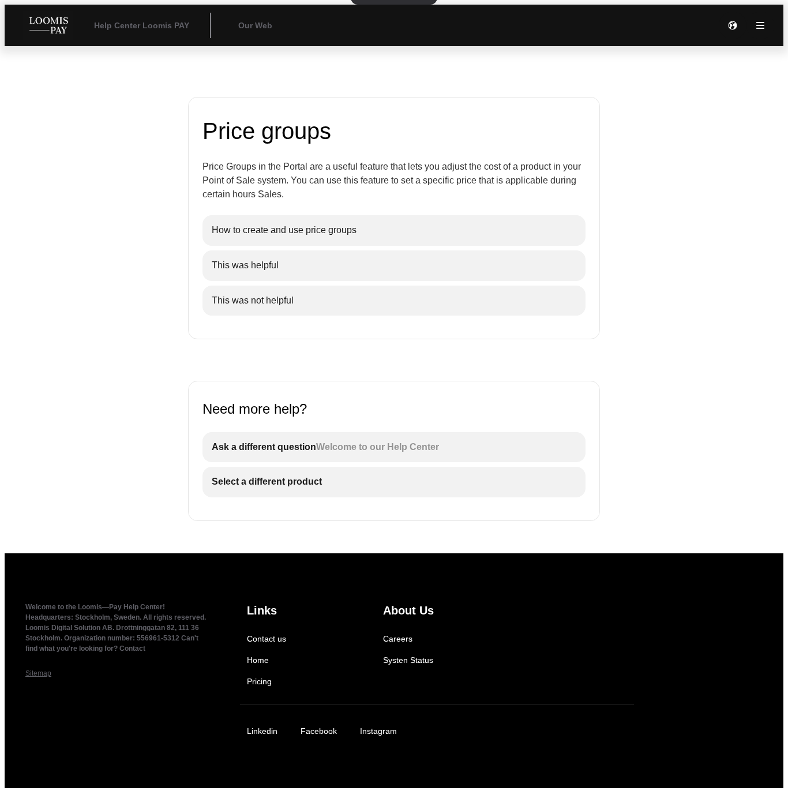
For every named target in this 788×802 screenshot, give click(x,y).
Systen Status (408, 660)
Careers (397, 638)
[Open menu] (760, 25)
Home (258, 660)
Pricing (259, 681)
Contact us (266, 638)
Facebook (319, 731)
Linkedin (262, 731)
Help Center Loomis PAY (141, 25)
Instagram (378, 731)
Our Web (255, 25)
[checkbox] (394, 230)
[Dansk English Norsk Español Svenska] (732, 25)
